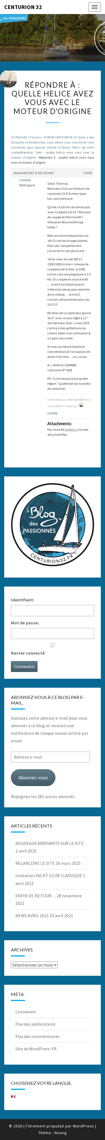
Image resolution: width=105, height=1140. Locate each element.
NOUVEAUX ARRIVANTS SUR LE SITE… (51, 843)
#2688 (87, 173)
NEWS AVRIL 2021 (32, 915)
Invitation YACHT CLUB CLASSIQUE (48, 875)
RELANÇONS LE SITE (35, 863)
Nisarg (61, 1132)
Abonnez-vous (33, 777)
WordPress (83, 1126)
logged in (71, 429)
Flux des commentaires (37, 1036)
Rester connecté (28, 653)
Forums (35, 137)
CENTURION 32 (23, 6)
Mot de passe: (25, 622)
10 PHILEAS (19, 137)
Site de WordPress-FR (36, 1048)
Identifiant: (22, 600)
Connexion (24, 666)
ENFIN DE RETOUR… (35, 895)
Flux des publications (35, 1024)
